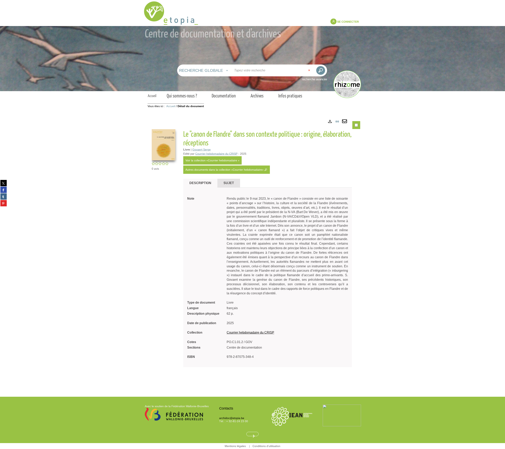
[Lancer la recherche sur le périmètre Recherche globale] (320, 70)
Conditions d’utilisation (266, 446)
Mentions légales (235, 446)
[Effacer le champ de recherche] (309, 70)
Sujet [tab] (229, 183)
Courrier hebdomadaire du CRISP (216, 153)
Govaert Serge (201, 149)
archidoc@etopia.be (231, 418)
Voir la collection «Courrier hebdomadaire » (212, 160)
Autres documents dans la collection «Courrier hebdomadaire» (224, 169)
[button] (163, 144)
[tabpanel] (252, 251)
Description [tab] (200, 183)
